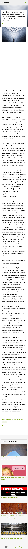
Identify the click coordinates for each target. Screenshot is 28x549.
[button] (3, 23)
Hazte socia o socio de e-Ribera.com (12, 419)
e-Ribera (6, 2)
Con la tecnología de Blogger (15, 547)
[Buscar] (26, 2)
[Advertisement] (14, 65)
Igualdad (4, 421)
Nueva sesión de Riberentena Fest (9, 497)
